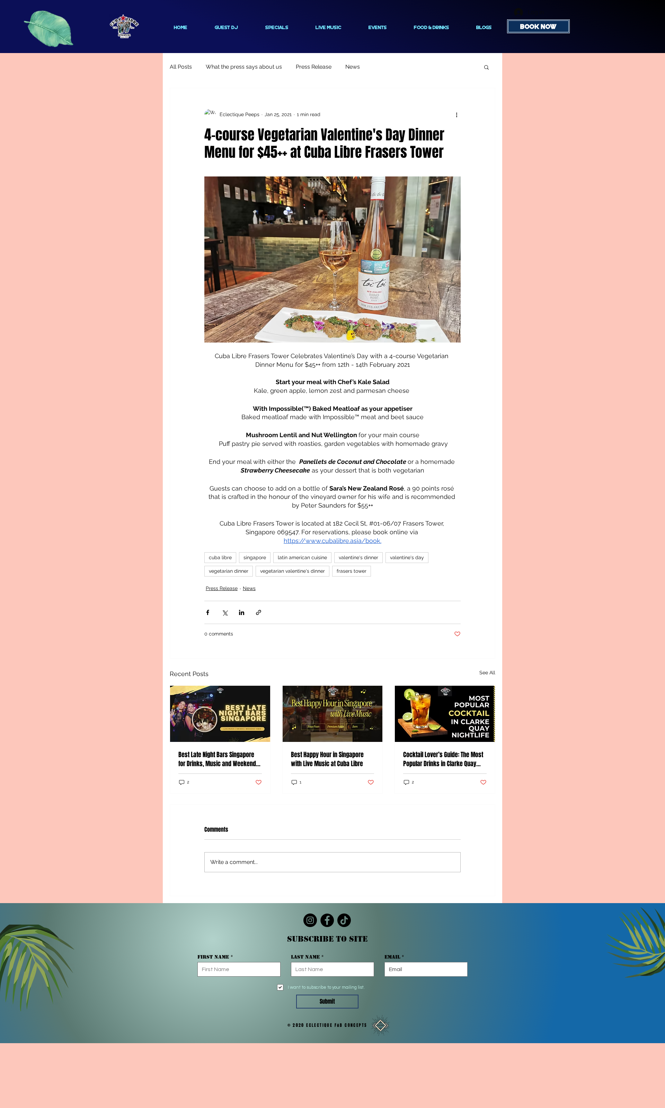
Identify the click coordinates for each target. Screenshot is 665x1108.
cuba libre (220, 557)
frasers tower (351, 571)
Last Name (305, 956)
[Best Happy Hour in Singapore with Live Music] (333, 714)
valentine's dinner (358, 557)
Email (392, 956)
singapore (254, 557)
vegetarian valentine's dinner (292, 571)
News (352, 66)
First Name (213, 956)
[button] (486, 67)
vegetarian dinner (228, 571)
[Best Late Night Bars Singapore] (220, 714)
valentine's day (407, 557)
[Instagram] (310, 920)
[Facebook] (327, 920)
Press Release (313, 66)
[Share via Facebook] (207, 612)
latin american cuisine (302, 557)
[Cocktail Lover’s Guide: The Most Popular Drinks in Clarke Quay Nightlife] (445, 714)
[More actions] (456, 114)
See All (487, 672)
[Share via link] (258, 612)
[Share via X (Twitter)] (224, 612)
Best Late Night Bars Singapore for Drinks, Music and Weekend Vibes (217, 759)
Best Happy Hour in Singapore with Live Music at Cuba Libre (327, 759)
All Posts (181, 66)
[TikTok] (344, 920)
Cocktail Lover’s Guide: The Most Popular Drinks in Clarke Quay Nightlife (443, 759)
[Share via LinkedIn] (241, 612)
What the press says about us (244, 66)
